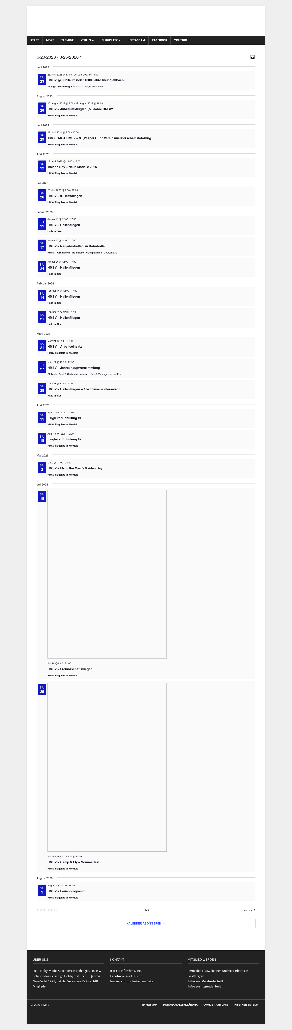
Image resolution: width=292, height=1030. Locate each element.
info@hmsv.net (131, 971)
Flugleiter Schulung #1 (64, 418)
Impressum (149, 1004)
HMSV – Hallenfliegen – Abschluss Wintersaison (83, 389)
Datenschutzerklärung (180, 1004)
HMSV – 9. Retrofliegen (64, 195)
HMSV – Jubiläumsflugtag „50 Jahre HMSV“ (80, 109)
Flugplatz (110, 40)
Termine (67, 40)
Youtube (181, 40)
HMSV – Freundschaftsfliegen (70, 669)
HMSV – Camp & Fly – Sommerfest (73, 862)
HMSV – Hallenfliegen (63, 224)
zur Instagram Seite (140, 981)
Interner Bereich (246, 1004)
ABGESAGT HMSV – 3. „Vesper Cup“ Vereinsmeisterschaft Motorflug (99, 138)
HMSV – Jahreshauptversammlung (73, 367)
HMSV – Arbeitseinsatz (64, 346)
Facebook (159, 40)
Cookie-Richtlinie (215, 1004)
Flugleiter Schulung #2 (64, 439)
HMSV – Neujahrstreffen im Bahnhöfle (76, 246)
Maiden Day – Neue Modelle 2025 (72, 166)
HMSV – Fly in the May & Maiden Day (74, 468)
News (50, 40)
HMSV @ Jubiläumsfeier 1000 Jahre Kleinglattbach (85, 80)
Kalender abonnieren (144, 923)
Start (34, 40)
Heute (146, 909)
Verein (86, 40)
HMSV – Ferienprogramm (66, 891)
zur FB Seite (134, 976)
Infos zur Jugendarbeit (204, 986)
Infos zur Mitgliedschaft (205, 981)
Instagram (137, 40)
